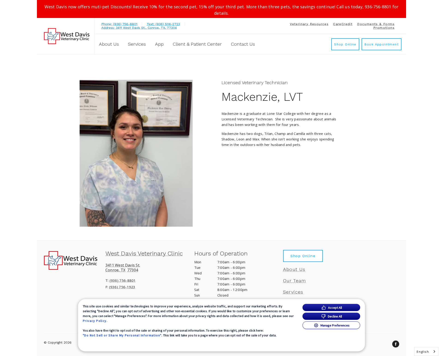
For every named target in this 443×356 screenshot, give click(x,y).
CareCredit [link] (343, 24)
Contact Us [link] (243, 44)
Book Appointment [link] (381, 44)
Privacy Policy (95, 321)
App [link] (159, 44)
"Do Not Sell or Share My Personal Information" (122, 335)
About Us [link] (294, 269)
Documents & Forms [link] (376, 24)
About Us (109, 44)
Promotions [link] (384, 28)
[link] (67, 36)
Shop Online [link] (345, 44)
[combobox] (426, 351)
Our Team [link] (294, 281)
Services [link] (137, 44)
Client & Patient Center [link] (197, 44)
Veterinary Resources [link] (309, 24)
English (423, 352)
